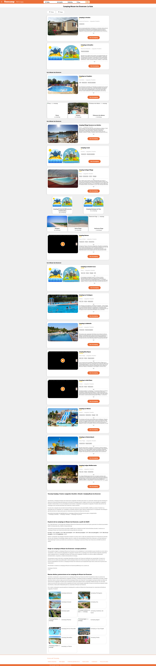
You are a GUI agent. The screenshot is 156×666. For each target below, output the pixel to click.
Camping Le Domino (84, 17)
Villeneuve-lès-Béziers (99, 115)
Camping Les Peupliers (85, 76)
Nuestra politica (85, 661)
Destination (47, 1)
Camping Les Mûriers (85, 408)
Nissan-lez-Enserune (83, 21)
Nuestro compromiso (52, 661)
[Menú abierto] (1, 2)
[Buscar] (87, 2)
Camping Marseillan (66, 637)
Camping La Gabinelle (85, 323)
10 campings (78, 117)
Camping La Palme (66, 646)
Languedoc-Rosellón (95, 21)
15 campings (57, 230)
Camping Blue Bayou (85, 351)
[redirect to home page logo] (9, 2)
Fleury (57, 115)
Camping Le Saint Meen (85, 380)
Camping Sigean (95, 619)
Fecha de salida (59, 1)
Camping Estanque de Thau (93, 209)
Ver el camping (93, 37)
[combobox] (50, 2)
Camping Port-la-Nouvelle (68, 628)
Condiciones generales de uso (74, 661)
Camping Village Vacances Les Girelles (90, 125)
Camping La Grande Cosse (88, 266)
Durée (78, 1)
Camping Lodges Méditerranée (88, 465)
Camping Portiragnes (96, 593)
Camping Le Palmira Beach (86, 437)
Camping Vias (94, 602)
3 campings (99, 230)
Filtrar (52, 12)
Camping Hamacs (84, 235)
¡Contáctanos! (94, 661)
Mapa (61, 12)
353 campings (62, 212)
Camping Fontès (95, 637)
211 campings (93, 210)
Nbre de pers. (70, 1)
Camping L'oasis (85, 147)
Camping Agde (65, 610)
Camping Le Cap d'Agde (97, 628)
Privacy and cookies (104, 661)
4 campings (57, 117)
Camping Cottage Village (86, 170)
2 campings (99, 117)
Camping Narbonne (66, 593)
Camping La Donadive (87, 45)
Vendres (78, 115)
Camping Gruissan (66, 602)
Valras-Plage (78, 228)
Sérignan (57, 228)
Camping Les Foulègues (86, 295)
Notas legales (62, 661)
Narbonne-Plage (98, 228)
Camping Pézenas (66, 619)
